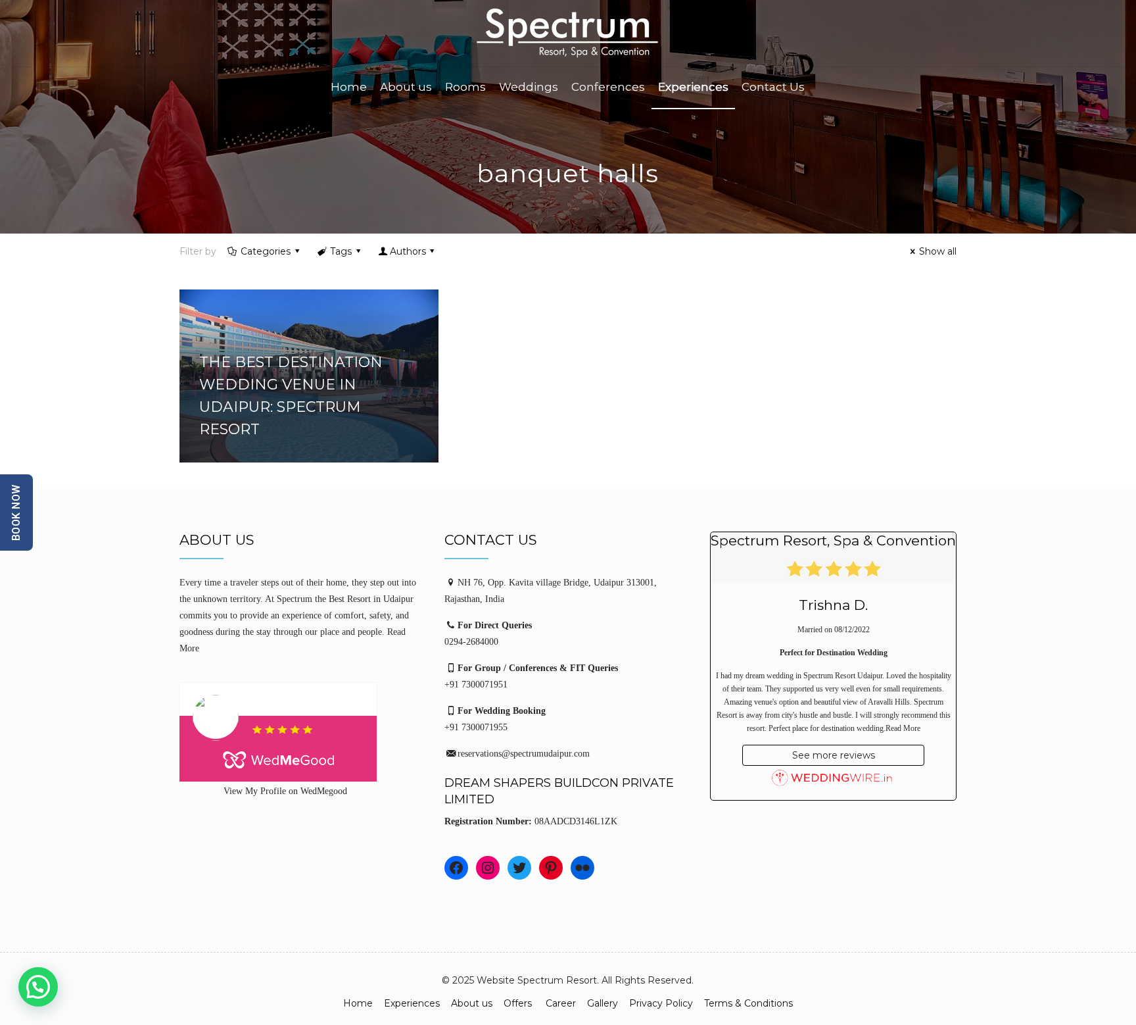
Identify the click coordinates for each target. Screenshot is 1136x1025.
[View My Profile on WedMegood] (303, 732)
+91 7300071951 (476, 684)
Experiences (412, 1003)
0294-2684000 (471, 642)
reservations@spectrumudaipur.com (524, 754)
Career (561, 1003)
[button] (38, 987)
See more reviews (833, 755)
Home (358, 1003)
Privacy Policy (661, 1003)
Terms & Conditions (748, 1003)
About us (471, 1003)
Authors (408, 251)
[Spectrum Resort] (568, 33)
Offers (519, 1003)
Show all (938, 251)
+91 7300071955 (476, 727)
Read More (903, 728)
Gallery (602, 1003)
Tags (341, 251)
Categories (266, 251)
